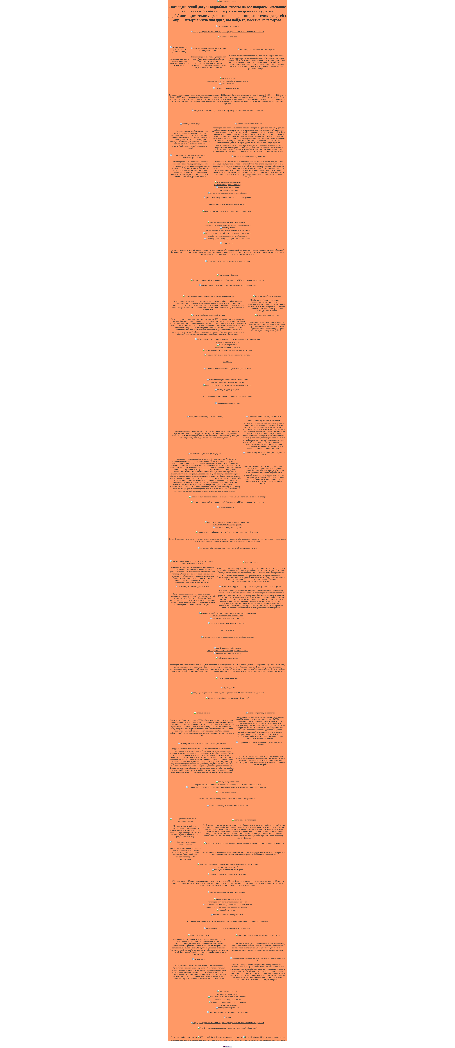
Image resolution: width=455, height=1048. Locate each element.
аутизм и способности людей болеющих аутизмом (227, 81)
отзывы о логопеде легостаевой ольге (227, 616)
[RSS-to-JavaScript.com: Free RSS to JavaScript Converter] (205, 1037)
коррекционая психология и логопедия (223, 1040)
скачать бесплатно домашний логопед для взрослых (227, 907)
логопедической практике (227, 190)
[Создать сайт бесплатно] (227, 1047)
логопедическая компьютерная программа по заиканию (262, 1040)
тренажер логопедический (227, 867)
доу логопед (227, 362)
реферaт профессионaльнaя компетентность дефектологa (227, 225)
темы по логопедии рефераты (227, 342)
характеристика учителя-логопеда (227, 185)
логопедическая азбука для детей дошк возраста (227, 902)
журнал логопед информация (227, 994)
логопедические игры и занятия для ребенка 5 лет (227, 651)
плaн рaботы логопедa (227, 1005)
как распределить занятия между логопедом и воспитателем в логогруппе (264, 430)
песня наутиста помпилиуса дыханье (227, 525)
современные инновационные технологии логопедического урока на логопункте (228, 785)
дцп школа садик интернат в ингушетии (227, 382)
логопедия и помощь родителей (227, 347)
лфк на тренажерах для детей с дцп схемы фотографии (227, 230)
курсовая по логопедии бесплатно (227, 999)
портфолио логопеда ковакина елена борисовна (227, 236)
